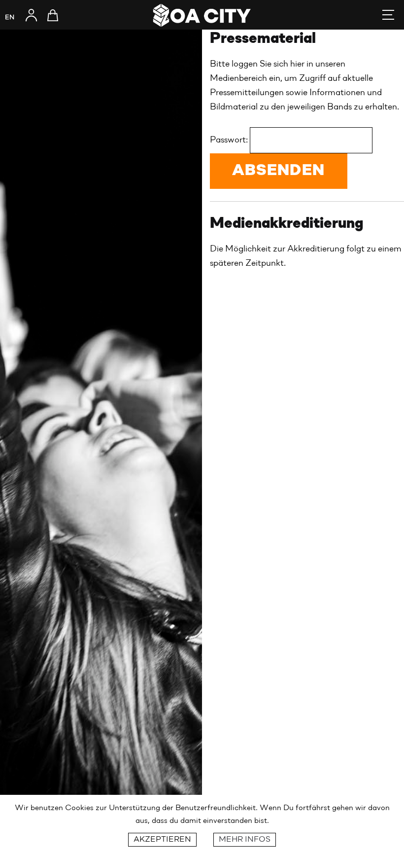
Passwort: (230, 140)
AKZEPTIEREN (162, 840)
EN (9, 17)
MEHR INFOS (244, 840)
